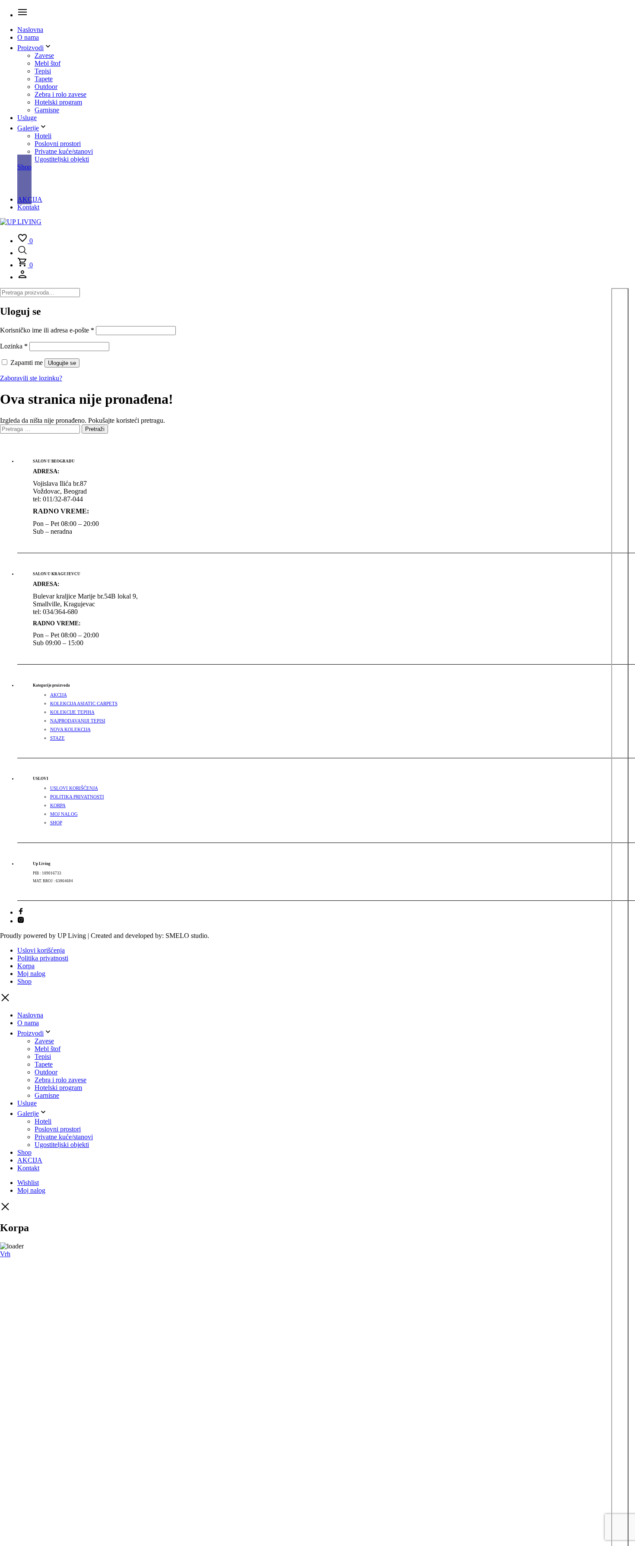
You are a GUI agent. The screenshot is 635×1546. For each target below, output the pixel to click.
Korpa (58, 805)
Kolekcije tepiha (72, 712)
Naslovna (30, 29)
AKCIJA (29, 199)
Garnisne (47, 110)
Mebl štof (47, 63)
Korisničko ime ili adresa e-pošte (47, 330)
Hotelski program (58, 102)
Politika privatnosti (77, 797)
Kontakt (28, 207)
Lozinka (14, 346)
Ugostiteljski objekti (62, 159)
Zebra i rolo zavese (60, 94)
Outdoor (46, 86)
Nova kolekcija (70, 729)
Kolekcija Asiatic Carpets (83, 703)
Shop (24, 167)
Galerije (28, 128)
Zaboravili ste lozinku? (31, 378)
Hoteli (43, 135)
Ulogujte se (62, 363)
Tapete (44, 78)
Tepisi (43, 71)
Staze (57, 738)
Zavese (44, 55)
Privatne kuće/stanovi (64, 151)
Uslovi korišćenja (74, 788)
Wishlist (28, 1182)
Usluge (27, 117)
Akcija (58, 695)
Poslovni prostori (58, 143)
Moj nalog (64, 814)
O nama (28, 37)
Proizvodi (30, 47)
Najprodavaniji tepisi (77, 721)
